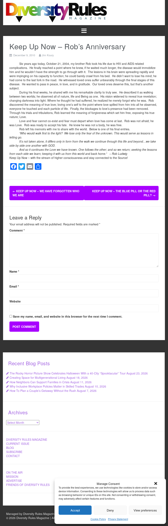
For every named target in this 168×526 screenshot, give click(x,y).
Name (14, 271)
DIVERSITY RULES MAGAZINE (26, 439)
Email (14, 286)
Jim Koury (48, 55)
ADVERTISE (14, 481)
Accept (75, 510)
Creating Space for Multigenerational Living (38, 377)
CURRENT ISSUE (17, 444)
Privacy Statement (118, 519)
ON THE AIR (14, 472)
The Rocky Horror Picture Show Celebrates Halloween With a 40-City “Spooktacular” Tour (68, 373)
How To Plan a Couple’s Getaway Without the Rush (43, 391)
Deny (110, 510)
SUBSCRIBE (14, 452)
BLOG (10, 448)
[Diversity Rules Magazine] (56, 12)
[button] (156, 483)
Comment (17, 230)
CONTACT (13, 456)
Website (15, 301)
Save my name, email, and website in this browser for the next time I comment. (67, 316)
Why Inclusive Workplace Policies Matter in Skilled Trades (47, 386)
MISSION (12, 476)
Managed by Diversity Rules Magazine (31, 514)
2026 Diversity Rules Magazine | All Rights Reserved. (43, 518)
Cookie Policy (98, 519)
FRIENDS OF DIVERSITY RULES (28, 485)
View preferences (145, 510)
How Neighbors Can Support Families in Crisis (39, 382)
